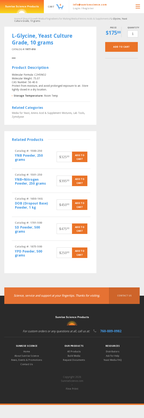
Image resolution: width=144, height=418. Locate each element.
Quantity (133, 28)
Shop (25, 18)
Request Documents (74, 360)
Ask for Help (112, 356)
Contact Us (124, 295)
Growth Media (37, 18)
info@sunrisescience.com (90, 4)
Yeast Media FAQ (113, 360)
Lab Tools (78, 112)
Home (17, 18)
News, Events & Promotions (26, 360)
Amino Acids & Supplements (94, 18)
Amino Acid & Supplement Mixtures (51, 112)
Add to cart (121, 47)
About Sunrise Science (26, 356)
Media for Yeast (20, 112)
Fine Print (72, 388)
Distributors (112, 351)
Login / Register (83, 8)
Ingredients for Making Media (62, 18)
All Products (74, 351)
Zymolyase (18, 116)
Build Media (74, 356)
